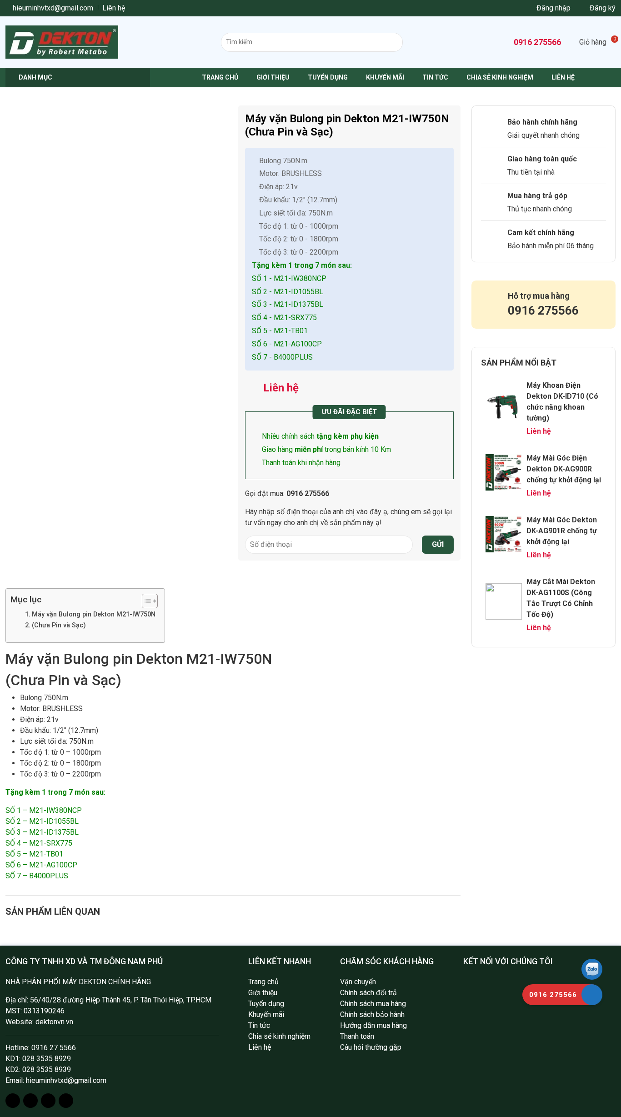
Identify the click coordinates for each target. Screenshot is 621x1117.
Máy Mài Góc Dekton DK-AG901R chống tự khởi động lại (561, 531)
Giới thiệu (273, 77)
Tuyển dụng (328, 77)
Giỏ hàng (597, 42)
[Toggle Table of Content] (145, 601)
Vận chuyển (358, 981)
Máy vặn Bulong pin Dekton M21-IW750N (93, 614)
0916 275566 (536, 42)
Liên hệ (113, 8)
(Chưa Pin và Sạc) (59, 625)
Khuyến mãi (385, 77)
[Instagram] (30, 1100)
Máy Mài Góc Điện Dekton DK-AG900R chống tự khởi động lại (563, 469)
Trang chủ (220, 77)
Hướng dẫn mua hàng (373, 1025)
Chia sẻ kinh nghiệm (499, 77)
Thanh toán (357, 1036)
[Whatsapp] (48, 1100)
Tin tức (435, 77)
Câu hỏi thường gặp (370, 1047)
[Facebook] (12, 1100)
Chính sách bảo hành (372, 1014)
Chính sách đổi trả (368, 992)
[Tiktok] (66, 1100)
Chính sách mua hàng (373, 1003)
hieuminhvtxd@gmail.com (52, 8)
